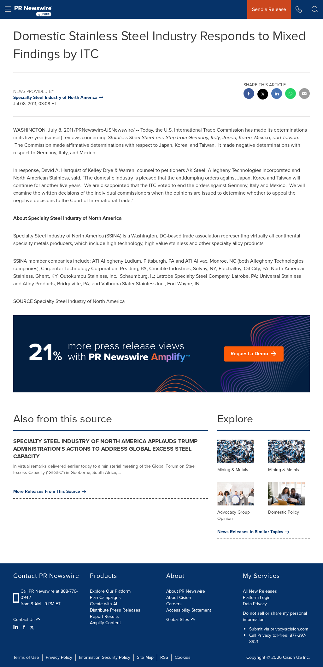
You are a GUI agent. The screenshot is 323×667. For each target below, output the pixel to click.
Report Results (104, 616)
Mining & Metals (232, 469)
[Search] (315, 9)
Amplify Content (105, 622)
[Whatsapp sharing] (290, 94)
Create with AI (103, 604)
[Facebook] (24, 627)
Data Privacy (255, 604)
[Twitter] (32, 627)
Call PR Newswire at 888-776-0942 (49, 594)
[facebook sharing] (249, 94)
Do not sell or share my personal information (275, 616)
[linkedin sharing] (276, 94)
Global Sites (178, 620)
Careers (174, 604)
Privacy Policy (59, 657)
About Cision (178, 597)
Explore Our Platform (110, 591)
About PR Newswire (185, 591)
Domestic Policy (283, 512)
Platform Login (257, 597)
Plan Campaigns (105, 597)
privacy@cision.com (289, 629)
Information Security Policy (104, 657)
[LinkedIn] (16, 627)
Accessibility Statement (188, 610)
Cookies (183, 657)
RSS (164, 657)
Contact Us (24, 620)
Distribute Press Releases (115, 610)
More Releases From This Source (46, 491)
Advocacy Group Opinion (233, 515)
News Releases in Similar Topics (250, 532)
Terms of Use (26, 657)
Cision (289, 657)
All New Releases (260, 591)
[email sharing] (304, 94)
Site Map (145, 657)
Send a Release (269, 9)
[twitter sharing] (262, 95)
